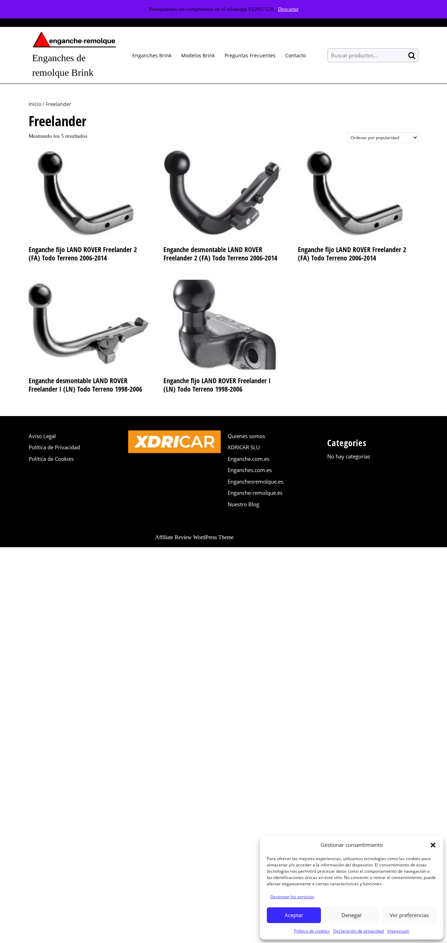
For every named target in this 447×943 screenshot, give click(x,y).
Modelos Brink (198, 55)
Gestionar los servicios (292, 897)
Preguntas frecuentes (250, 55)
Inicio (35, 104)
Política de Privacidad (54, 447)
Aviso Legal (42, 436)
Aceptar (294, 915)
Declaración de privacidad (358, 931)
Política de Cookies (51, 458)
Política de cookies (312, 931)
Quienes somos (246, 436)
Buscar (413, 55)
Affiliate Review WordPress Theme (194, 537)
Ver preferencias (409, 915)
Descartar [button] (288, 9)
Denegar (352, 915)
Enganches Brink (151, 55)
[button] (433, 844)
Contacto (295, 55)
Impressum (398, 931)
